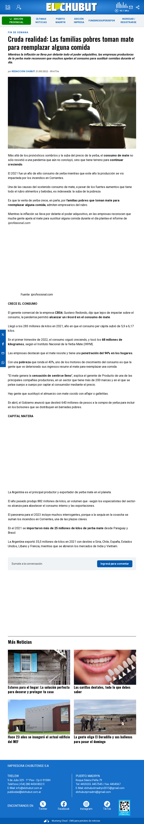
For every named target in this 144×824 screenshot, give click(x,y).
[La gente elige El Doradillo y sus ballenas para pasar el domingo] (105, 717)
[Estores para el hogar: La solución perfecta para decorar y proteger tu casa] (39, 667)
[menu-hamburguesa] (8, 7)
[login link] (18, 7)
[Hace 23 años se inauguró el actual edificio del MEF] (39, 717)
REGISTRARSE (128, 22)
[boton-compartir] (137, 7)
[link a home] (72, 7)
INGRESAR (128, 19)
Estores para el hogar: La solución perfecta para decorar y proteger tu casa (39, 689)
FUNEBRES (94, 20)
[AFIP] (124, 808)
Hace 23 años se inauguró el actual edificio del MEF (39, 739)
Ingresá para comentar (114, 563)
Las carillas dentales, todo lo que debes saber (102, 689)
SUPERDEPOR (107, 20)
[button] (122, 7)
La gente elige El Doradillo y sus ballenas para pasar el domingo (103, 739)
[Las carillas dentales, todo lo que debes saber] (105, 667)
